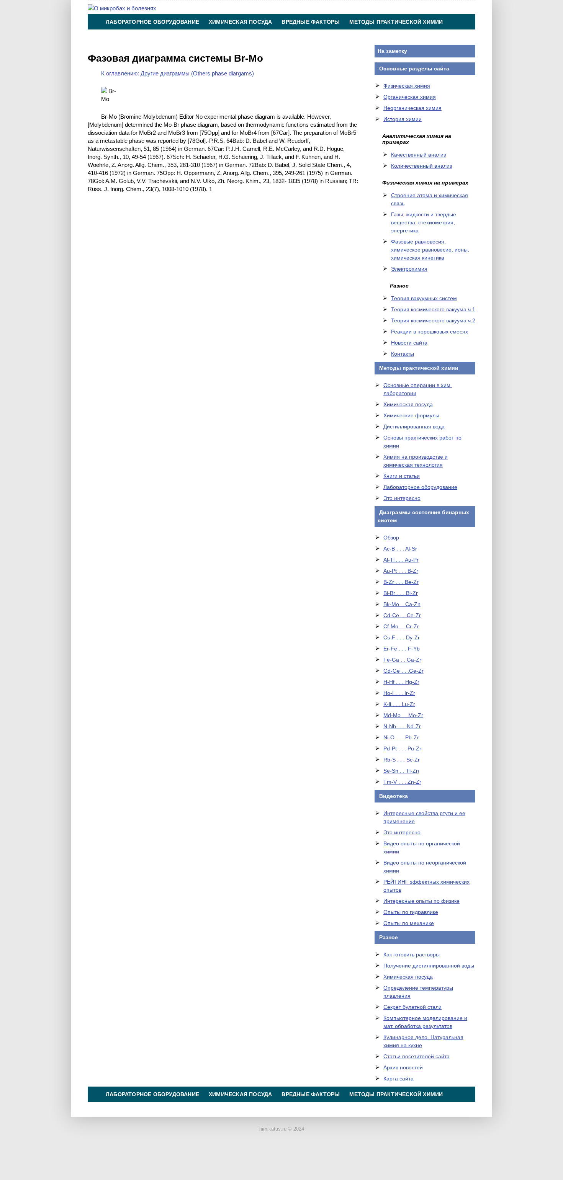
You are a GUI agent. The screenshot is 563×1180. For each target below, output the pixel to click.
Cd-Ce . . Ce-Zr (402, 615)
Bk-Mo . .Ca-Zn (402, 604)
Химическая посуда (240, 22)
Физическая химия (406, 86)
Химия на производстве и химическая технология (187, 37)
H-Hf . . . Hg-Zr (401, 682)
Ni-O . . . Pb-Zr (401, 737)
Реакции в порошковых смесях (429, 332)
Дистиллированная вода (414, 426)
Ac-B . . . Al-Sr (400, 549)
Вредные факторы (311, 22)
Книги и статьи (401, 476)
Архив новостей (403, 1067)
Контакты (293, 37)
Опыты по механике (408, 923)
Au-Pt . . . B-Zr (400, 571)
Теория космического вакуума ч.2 (433, 320)
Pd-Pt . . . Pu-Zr (402, 748)
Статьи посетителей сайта (416, 1056)
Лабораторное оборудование (152, 22)
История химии (402, 119)
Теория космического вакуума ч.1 (433, 309)
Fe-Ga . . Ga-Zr (402, 660)
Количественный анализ (421, 166)
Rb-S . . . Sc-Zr (401, 760)
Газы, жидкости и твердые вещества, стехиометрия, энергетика (423, 222)
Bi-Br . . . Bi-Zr (400, 593)
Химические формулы (411, 415)
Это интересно (402, 498)
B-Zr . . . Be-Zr (401, 582)
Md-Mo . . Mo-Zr (403, 715)
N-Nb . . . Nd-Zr (402, 726)
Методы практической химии (396, 22)
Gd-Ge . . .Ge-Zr (403, 671)
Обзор (391, 537)
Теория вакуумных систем (424, 298)
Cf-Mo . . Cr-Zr (401, 626)
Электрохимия (409, 269)
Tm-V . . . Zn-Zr (402, 782)
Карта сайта (398, 1078)
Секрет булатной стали (412, 1007)
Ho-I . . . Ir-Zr (399, 693)
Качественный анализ (418, 155)
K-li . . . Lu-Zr (399, 704)
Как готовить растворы (411, 954)
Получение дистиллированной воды (428, 966)
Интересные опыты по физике (421, 901)
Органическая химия (409, 97)
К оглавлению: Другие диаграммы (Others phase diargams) (177, 73)
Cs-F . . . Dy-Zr (401, 637)
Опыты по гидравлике (410, 912)
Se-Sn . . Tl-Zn (401, 771)
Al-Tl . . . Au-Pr (401, 560)
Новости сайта (409, 343)
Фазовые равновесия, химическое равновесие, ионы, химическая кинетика (430, 250)
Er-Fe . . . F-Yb (401, 649)
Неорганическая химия (412, 108)
